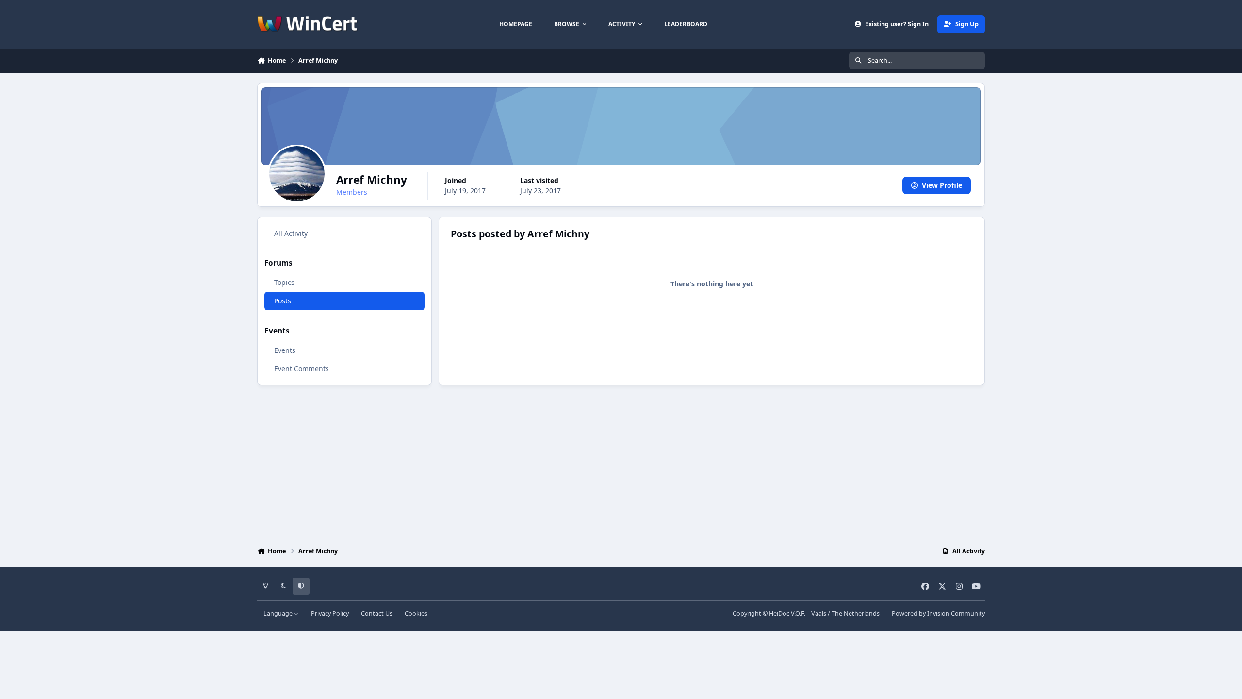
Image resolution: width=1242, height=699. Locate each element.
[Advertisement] (621, 464)
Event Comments (301, 368)
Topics (284, 282)
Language (278, 613)
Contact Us (376, 613)
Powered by (938, 613)
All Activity (291, 233)
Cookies (416, 613)
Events (284, 350)
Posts (282, 300)
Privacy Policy (330, 613)
